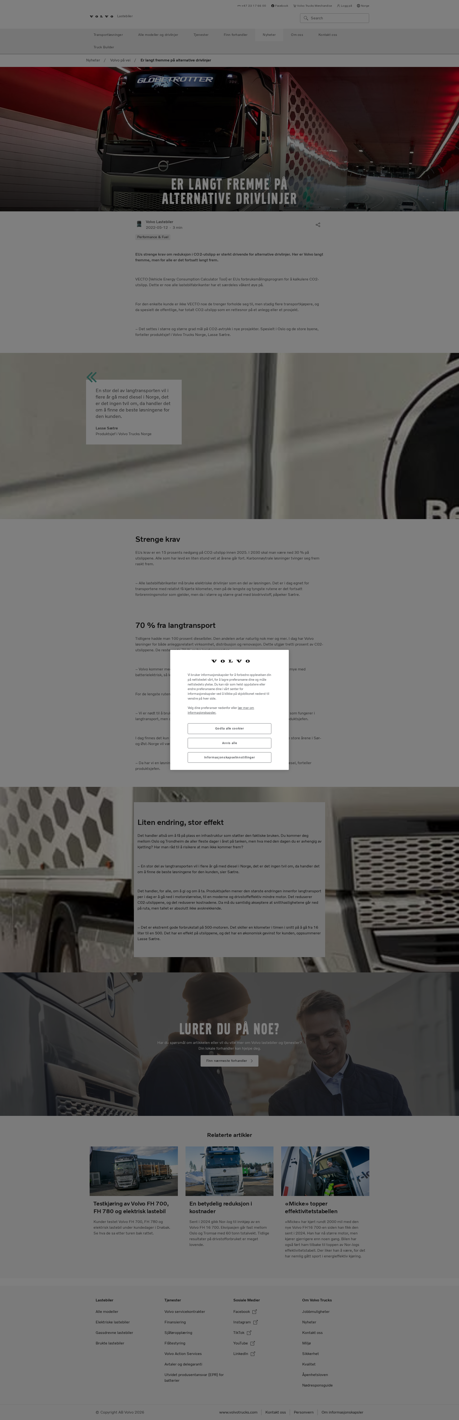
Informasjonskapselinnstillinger (229, 757)
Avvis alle (229, 743)
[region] (229, 710)
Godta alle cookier (229, 728)
